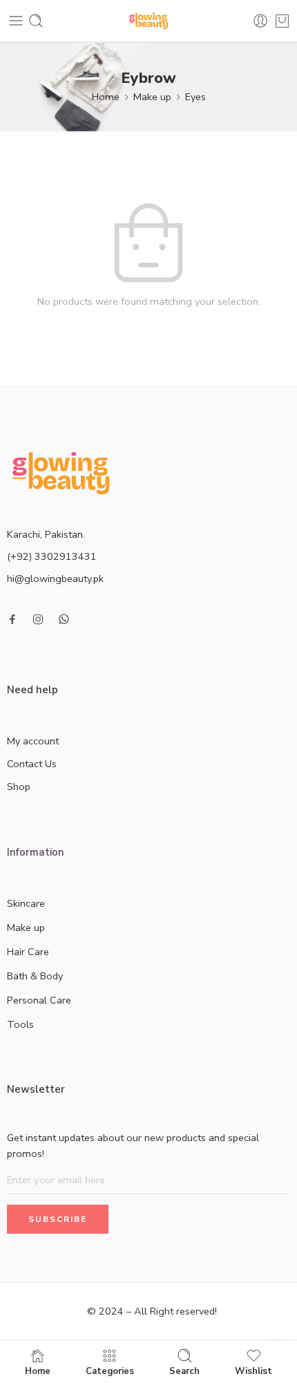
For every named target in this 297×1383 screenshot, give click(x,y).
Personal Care (39, 1000)
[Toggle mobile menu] (16, 20)
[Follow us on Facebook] (12, 619)
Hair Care (28, 952)
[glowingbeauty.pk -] (149, 21)
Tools (20, 1024)
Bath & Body (35, 976)
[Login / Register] (260, 20)
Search (184, 1370)
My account (33, 741)
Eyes (195, 97)
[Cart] (282, 20)
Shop (18, 786)
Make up (152, 97)
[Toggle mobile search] (36, 20)
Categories (110, 1370)
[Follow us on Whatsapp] (64, 619)
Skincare (26, 903)
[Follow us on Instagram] (38, 619)
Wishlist (253, 1370)
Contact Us (32, 764)
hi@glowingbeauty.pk (55, 578)
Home (105, 97)
